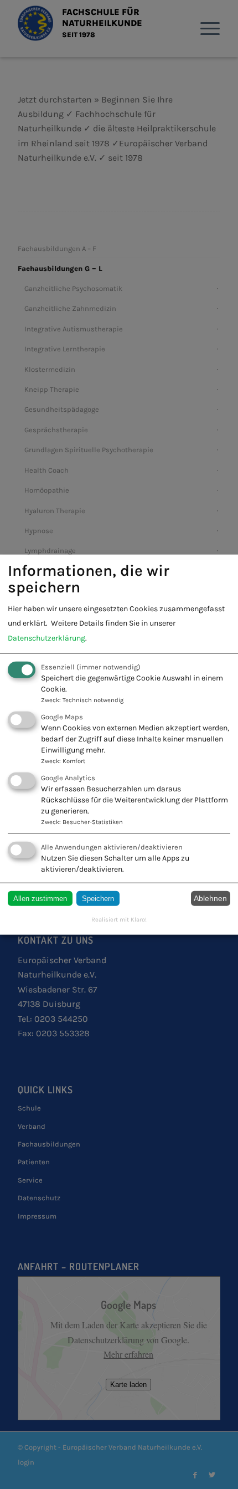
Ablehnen (210, 898)
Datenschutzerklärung (46, 637)
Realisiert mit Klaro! (119, 919)
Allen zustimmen (40, 898)
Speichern (98, 898)
